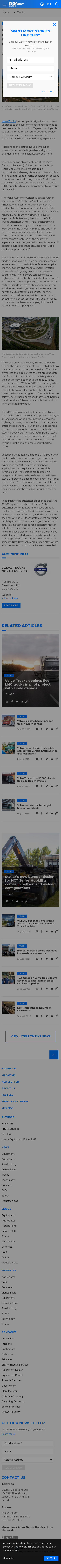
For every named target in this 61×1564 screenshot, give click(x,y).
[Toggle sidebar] (4, 4)
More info (8, 1558)
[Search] (57, 4)
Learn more (47, 91)
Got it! (51, 1558)
